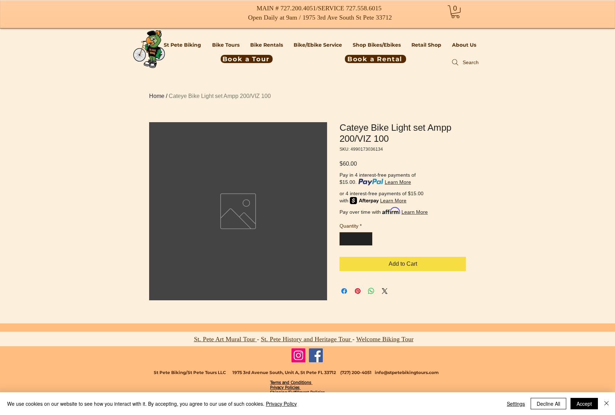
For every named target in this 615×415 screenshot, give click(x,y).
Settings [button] (516, 403)
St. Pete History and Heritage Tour (306, 339)
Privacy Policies (285, 388)
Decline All (548, 403)
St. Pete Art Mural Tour (225, 339)
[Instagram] (298, 355)
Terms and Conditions (291, 383)
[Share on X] (384, 291)
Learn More (398, 182)
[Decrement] (345, 239)
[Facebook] (316, 355)
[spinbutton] (355, 239)
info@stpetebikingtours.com (407, 372)
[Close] (606, 403)
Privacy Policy (281, 403)
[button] (455, 11)
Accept (584, 403)
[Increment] (366, 239)
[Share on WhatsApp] (371, 291)
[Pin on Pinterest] (357, 291)
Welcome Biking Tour (385, 339)
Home (156, 96)
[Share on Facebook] (344, 291)
